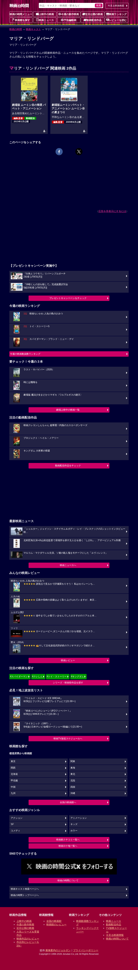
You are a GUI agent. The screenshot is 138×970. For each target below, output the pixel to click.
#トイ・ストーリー (57, 676)
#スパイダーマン (19, 676)
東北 (72, 774)
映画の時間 (15, 29)
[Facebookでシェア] (59, 151)
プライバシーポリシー (85, 950)
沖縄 (72, 793)
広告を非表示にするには (112, 211)
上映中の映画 (46, 14)
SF (12, 824)
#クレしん (37, 676)
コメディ (15, 830)
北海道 (14, 774)
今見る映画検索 (116, 5)
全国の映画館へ (68, 802)
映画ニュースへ (68, 565)
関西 (13, 768)
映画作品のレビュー (28, 938)
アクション (16, 818)
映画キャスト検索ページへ (25, 889)
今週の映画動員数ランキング (25, 354)
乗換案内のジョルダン (58, 950)
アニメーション (78, 818)
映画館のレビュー (56, 924)
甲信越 (14, 780)
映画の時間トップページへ (25, 895)
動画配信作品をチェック (68, 465)
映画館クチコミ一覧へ (68, 839)
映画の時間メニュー (21, 14)
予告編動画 (70, 20)
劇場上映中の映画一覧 (68, 409)
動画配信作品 (94, 20)
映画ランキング (118, 14)
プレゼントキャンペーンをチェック (68, 298)
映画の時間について (68, 880)
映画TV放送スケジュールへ (68, 738)
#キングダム (77, 676)
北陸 (72, 780)
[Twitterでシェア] (78, 151)
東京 (13, 761)
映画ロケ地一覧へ (68, 846)
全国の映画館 (53, 921)
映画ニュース (46, 20)
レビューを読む (118, 20)
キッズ (73, 824)
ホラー (73, 830)
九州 (13, 793)
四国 (72, 787)
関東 (72, 761)
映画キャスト (33, 29)
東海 (72, 768)
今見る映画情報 (115, 935)
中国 (13, 787)
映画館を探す (22, 20)
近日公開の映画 (94, 14)
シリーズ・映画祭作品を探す (68, 682)
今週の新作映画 (70, 14)
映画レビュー (68, 660)
